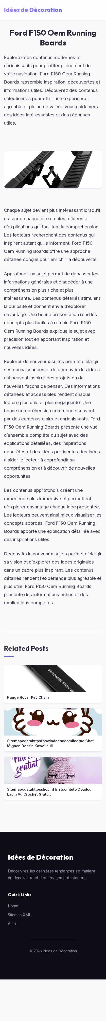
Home (13, 906)
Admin (13, 923)
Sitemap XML (19, 914)
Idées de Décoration (40, 857)
